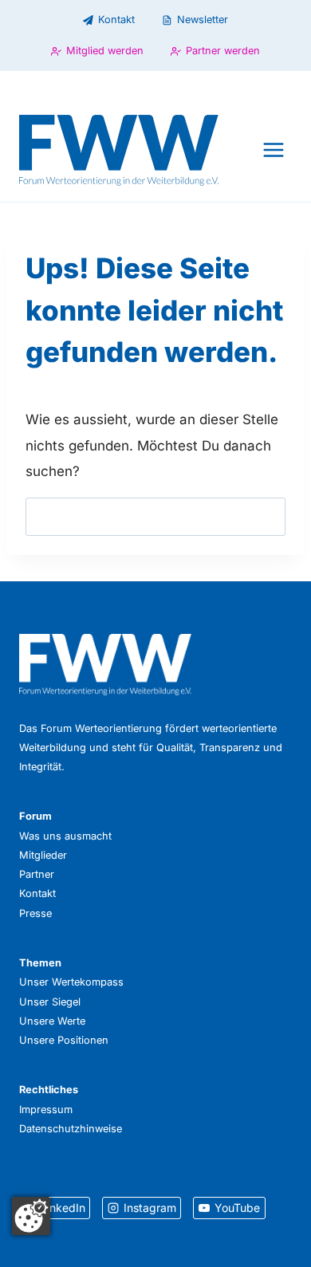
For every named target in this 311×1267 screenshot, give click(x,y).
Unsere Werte (52, 1021)
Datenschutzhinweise (70, 1129)
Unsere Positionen (63, 1040)
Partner (36, 874)
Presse (35, 913)
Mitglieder (43, 855)
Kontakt (37, 893)
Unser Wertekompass (71, 982)
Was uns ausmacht (65, 836)
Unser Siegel (50, 1002)
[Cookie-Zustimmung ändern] (31, 1216)
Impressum (46, 1110)
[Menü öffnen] (273, 150)
